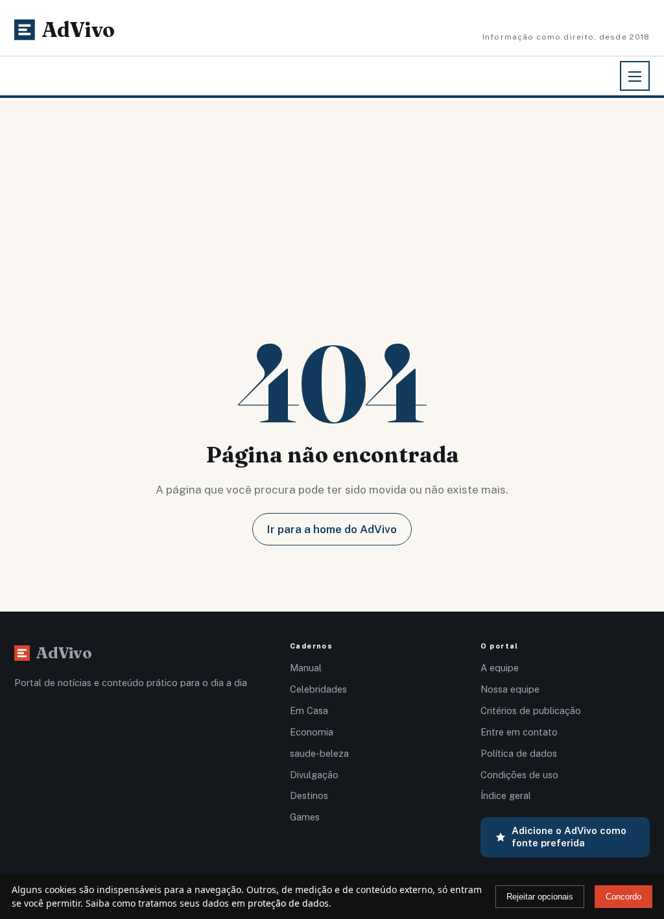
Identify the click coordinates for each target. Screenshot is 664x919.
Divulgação (314, 774)
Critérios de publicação (530, 710)
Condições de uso (519, 774)
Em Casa (309, 710)
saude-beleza (319, 753)
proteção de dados (288, 903)
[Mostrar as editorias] (635, 76)
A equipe (499, 667)
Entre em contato (519, 731)
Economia (311, 731)
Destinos (309, 795)
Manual (306, 667)
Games (305, 816)
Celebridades (318, 689)
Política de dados (518, 753)
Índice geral (505, 795)
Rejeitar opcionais (539, 896)
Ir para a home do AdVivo (332, 529)
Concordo (623, 896)
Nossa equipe (510, 689)
